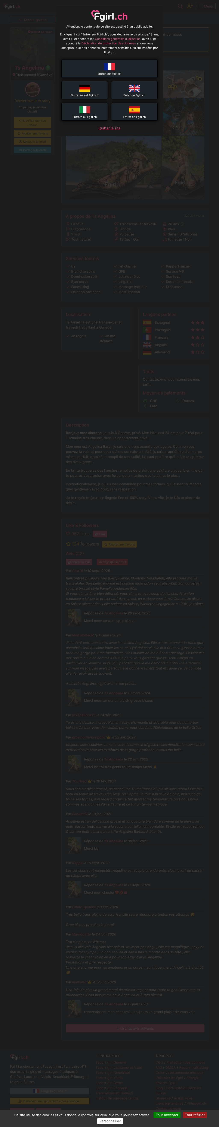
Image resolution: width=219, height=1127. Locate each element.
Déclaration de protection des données (108, 43)
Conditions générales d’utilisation (118, 39)
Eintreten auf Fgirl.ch (85, 95)
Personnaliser (110, 1121)
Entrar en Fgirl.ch (134, 116)
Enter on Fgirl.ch (134, 95)
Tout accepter (167, 1115)
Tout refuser (195, 1115)
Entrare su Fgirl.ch (85, 116)
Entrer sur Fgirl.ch (109, 73)
